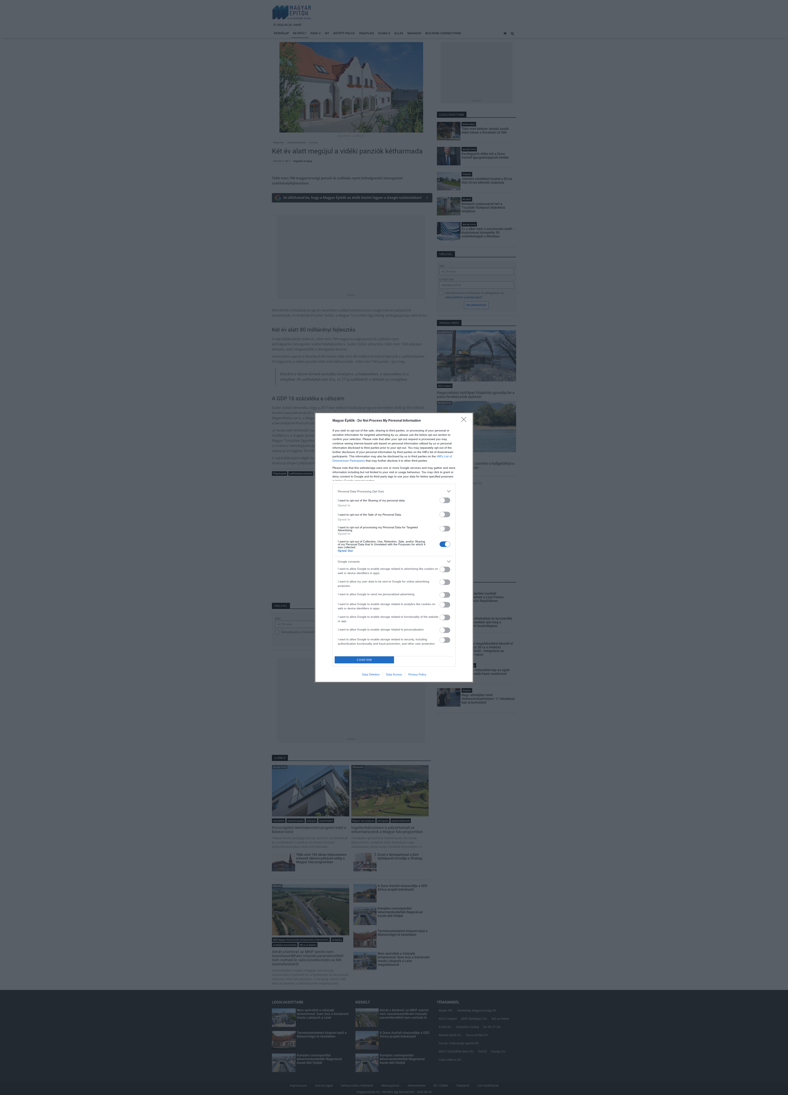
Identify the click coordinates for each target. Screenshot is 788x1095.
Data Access (394, 674)
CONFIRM (364, 659)
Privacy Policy (417, 674)
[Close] (465, 421)
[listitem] (394, 491)
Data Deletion (371, 674)
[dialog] (394, 547)
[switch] (445, 500)
